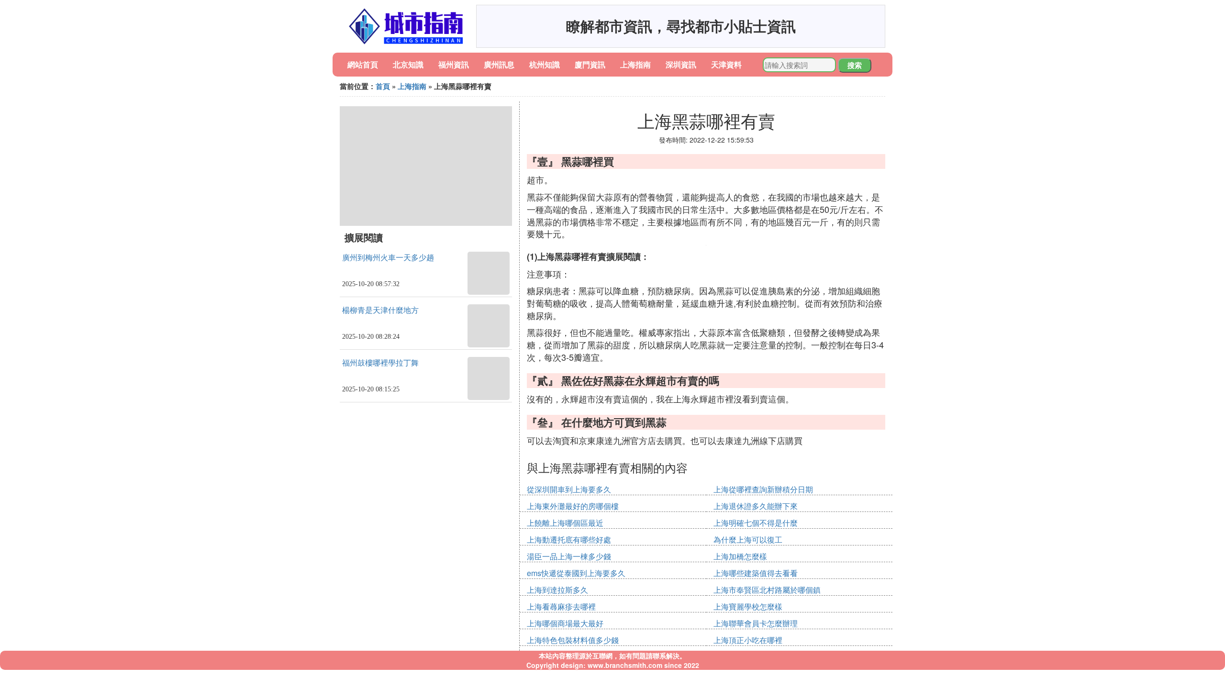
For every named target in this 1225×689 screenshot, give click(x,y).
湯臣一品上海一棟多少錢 (569, 556)
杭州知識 (544, 64)
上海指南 (635, 64)
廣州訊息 (499, 64)
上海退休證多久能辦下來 (755, 505)
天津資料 (726, 64)
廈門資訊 (590, 64)
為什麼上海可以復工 (747, 539)
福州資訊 (453, 64)
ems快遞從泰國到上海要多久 (576, 572)
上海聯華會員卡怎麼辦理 (755, 623)
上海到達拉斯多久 (557, 589)
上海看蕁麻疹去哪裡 (561, 606)
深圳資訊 (681, 64)
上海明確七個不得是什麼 (755, 522)
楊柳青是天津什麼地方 (380, 310)
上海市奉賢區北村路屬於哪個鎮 (767, 589)
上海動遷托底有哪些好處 (569, 539)
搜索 (854, 65)
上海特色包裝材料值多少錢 (573, 639)
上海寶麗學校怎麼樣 (747, 606)
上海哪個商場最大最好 (565, 623)
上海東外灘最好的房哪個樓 (573, 505)
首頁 (383, 86)
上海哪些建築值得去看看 (755, 572)
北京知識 (408, 64)
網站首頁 (362, 64)
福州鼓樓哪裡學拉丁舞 (380, 363)
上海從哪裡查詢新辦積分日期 (763, 489)
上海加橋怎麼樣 (740, 556)
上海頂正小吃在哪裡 (747, 639)
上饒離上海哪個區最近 (565, 522)
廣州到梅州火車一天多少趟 (388, 258)
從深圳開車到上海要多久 (569, 489)
